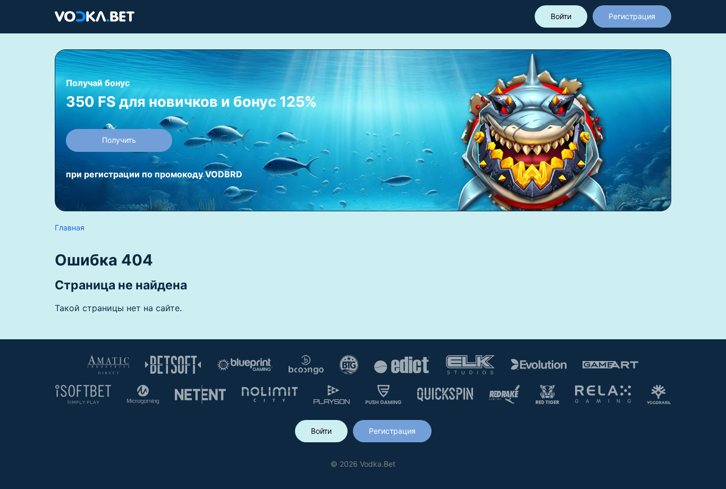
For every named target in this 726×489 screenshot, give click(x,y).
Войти (561, 16)
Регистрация (632, 16)
